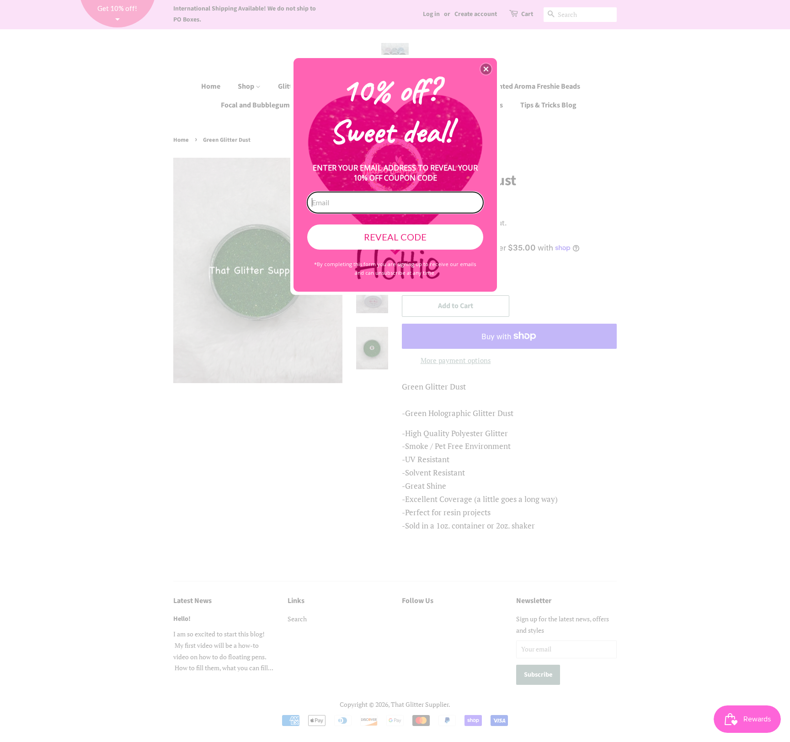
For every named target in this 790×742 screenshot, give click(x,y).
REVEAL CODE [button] (395, 236)
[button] (485, 69)
